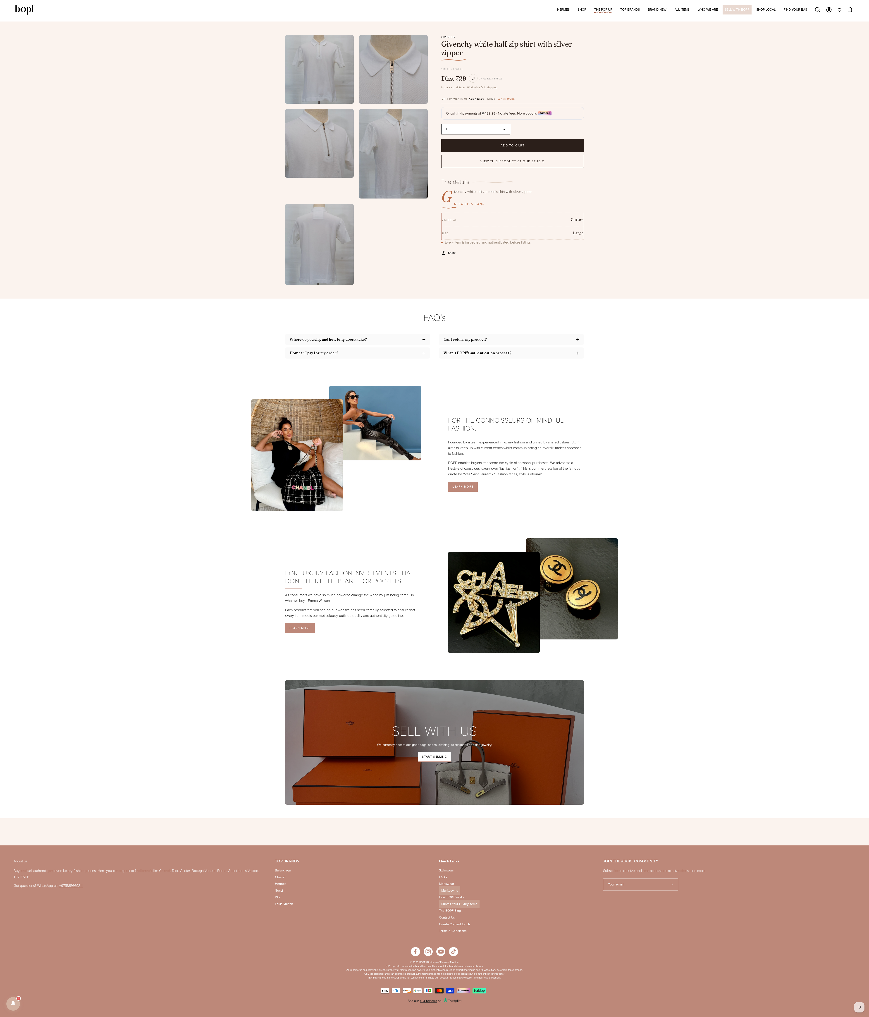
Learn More (462, 486)
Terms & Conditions (453, 931)
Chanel (280, 877)
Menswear (446, 884)
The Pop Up (603, 10)
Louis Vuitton (284, 904)
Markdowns (449, 891)
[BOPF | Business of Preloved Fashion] (25, 10)
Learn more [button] (506, 99)
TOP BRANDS (287, 861)
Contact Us (447, 917)
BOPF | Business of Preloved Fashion (438, 962)
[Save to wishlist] (473, 78)
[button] (13, 1004)
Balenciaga (283, 870)
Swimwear (446, 870)
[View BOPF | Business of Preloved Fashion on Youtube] (440, 951)
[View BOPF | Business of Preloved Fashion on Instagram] (428, 951)
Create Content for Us (454, 924)
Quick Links (449, 861)
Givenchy (448, 37)
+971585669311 (71, 885)
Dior (278, 897)
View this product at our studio (512, 161)
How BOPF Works (451, 897)
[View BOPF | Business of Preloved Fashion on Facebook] (415, 951)
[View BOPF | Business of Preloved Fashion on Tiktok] (453, 951)
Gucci (279, 891)
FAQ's (443, 877)
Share (452, 253)
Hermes (280, 884)
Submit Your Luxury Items (459, 904)
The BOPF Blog (450, 911)
